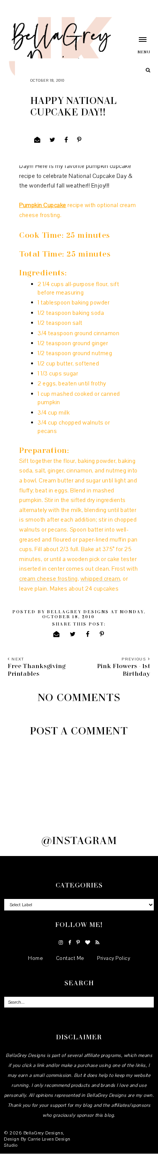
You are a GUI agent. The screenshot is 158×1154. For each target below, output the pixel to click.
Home (35, 958)
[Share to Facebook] (66, 140)
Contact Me (70, 958)
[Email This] (37, 140)
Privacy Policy (113, 958)
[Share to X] (52, 140)
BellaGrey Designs (43, 1133)
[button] (136, 45)
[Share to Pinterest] (79, 140)
